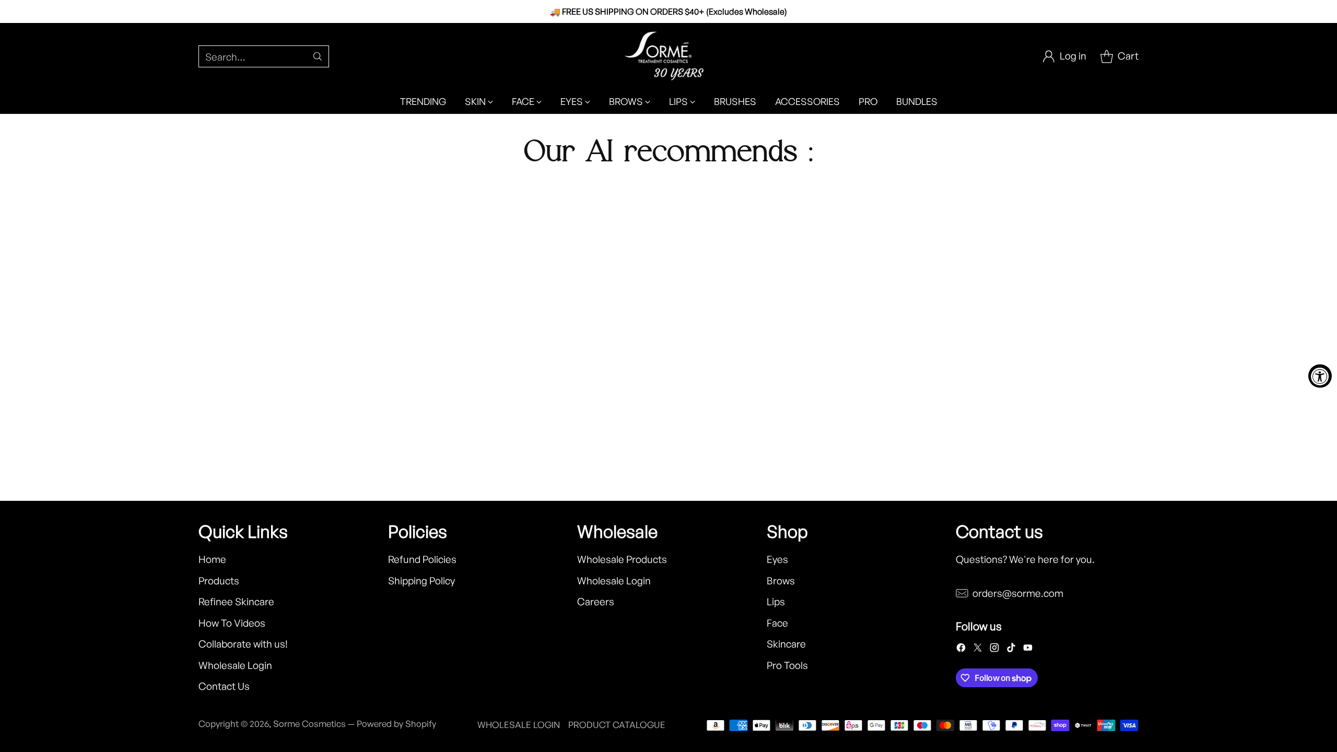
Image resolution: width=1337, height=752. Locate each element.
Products (218, 580)
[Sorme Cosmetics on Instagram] (994, 649)
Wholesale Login (235, 665)
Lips (776, 601)
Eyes (777, 559)
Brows (781, 580)
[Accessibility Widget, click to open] (1320, 376)
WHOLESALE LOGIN (518, 724)
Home (212, 559)
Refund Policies (422, 559)
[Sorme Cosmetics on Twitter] (977, 649)
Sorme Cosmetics (309, 723)
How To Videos (231, 623)
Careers (595, 601)
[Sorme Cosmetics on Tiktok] (1011, 649)
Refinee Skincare (236, 601)
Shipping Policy (421, 580)
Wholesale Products (622, 559)
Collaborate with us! (243, 644)
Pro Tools (787, 665)
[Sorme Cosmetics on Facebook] (961, 649)
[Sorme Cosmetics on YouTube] (1028, 649)
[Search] (317, 56)
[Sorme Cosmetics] (668, 56)
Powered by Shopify (396, 723)
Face (777, 623)
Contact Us (224, 686)
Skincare (786, 644)
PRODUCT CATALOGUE (616, 724)
